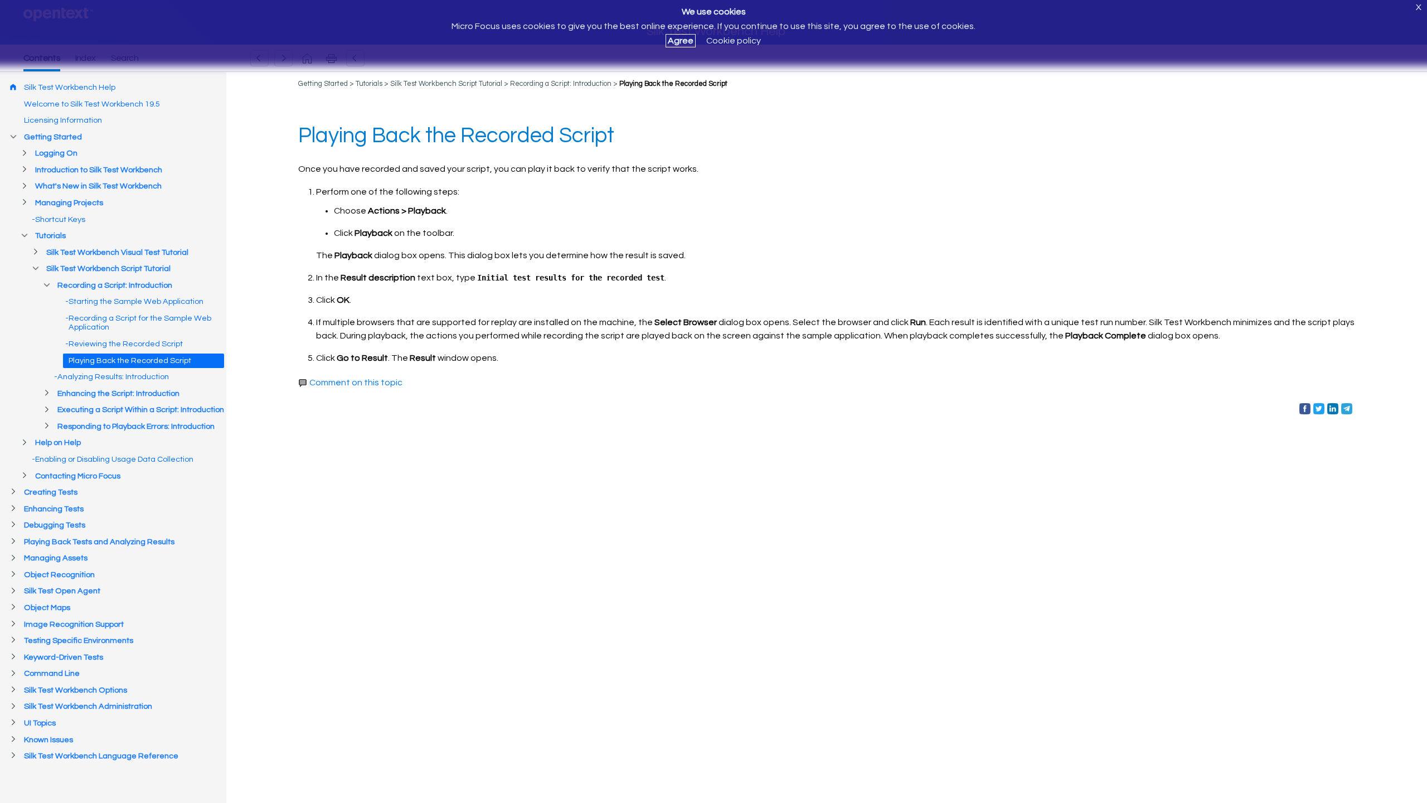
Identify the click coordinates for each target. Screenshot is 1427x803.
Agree (680, 40)
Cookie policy (733, 40)
